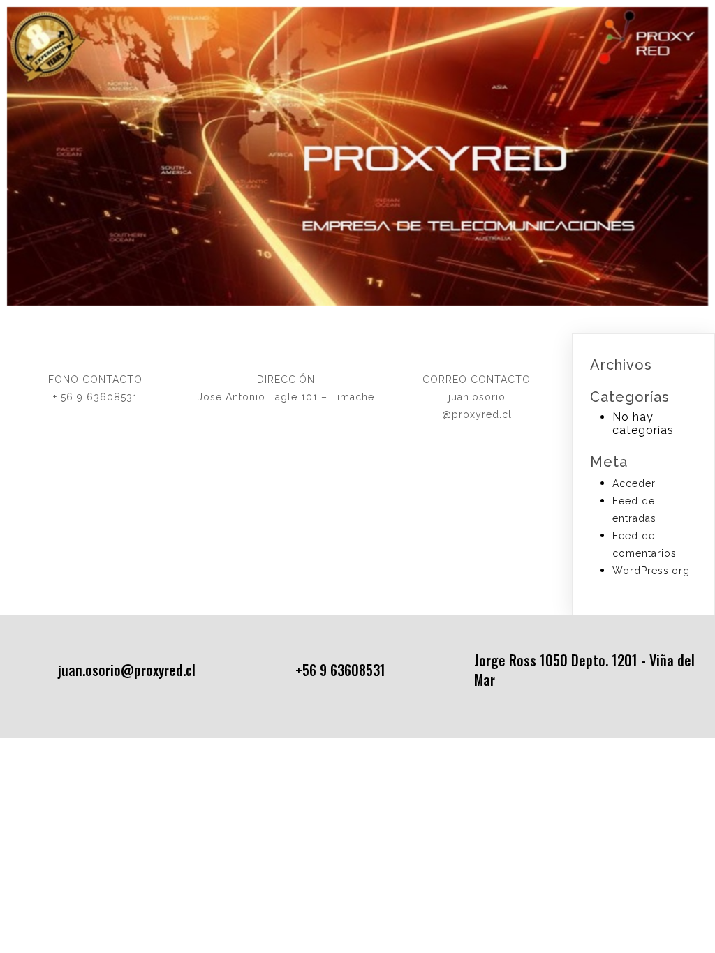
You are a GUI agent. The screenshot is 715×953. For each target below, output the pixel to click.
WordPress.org (651, 570)
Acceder (634, 483)
